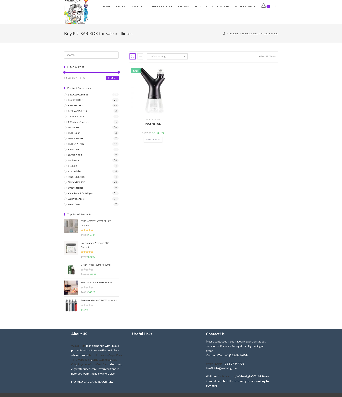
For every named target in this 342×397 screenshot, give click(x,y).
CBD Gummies (101, 359)
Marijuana (73, 160)
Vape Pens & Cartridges (80, 193)
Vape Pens (115, 355)
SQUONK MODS (76, 176)
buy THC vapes (98, 355)
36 (271, 56)
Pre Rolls (72, 165)
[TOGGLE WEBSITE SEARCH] (277, 6)
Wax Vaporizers (153, 119)
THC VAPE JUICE (76, 182)
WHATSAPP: (214, 363)
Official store (226, 376)
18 (267, 56)
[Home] (224, 33)
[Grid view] (132, 56)
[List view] (140, 56)
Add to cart (153, 139)
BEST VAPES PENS (77, 111)
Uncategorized (75, 187)
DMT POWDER (75, 138)
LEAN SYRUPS (75, 154)
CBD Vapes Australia (78, 122)
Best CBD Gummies (78, 94)
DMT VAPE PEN (76, 144)
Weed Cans (74, 204)
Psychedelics (74, 171)
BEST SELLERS (75, 105)
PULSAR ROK (153, 123)
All (276, 56)
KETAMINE (73, 149)
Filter (112, 77)
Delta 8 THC (74, 127)
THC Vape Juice (81, 359)
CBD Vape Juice (76, 116)
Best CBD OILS (75, 100)
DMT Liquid (74, 132)
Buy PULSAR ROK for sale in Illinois (260, 33)
